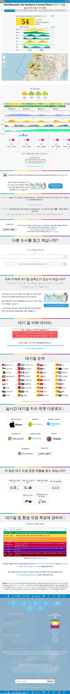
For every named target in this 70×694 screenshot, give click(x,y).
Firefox (54, 434)
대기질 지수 (32, 16)
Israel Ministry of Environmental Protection (34, 662)
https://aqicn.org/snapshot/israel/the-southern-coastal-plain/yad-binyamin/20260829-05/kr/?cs (35, 214)
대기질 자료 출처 (7, 639)
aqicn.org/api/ (54, 231)
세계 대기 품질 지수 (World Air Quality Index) (25, 587)
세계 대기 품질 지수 (20, 585)
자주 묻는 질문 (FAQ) (12, 635)
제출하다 (51, 681)
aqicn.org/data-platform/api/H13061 (43, 230)
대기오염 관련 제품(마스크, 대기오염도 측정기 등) (17, 645)
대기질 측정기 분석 (8, 631)
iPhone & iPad (16, 419)
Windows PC (16, 434)
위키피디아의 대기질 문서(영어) (45, 564)
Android (35, 419)
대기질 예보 (6, 643)
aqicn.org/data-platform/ (35, 348)
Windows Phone (54, 419)
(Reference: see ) (35, 544)
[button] (34, 56)
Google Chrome (35, 434)
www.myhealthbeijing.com (26, 575)
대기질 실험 (6, 630)
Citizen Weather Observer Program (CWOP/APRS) (35, 661)
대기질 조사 (8, 624)
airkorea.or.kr (41, 558)
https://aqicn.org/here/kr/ (35, 205)
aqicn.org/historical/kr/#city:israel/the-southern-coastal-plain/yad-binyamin (34, 345)
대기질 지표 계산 (7, 641)
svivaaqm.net (62, 175)
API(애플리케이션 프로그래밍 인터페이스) (15, 646)
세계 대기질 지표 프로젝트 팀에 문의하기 (14, 618)
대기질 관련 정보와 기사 (9, 628)
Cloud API (44, 448)
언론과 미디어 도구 (8, 620)
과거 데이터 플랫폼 (8, 648)
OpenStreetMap (58, 80)
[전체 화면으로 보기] (53, 16)
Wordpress (25, 449)
